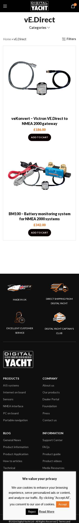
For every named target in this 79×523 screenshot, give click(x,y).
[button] (39, 137)
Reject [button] (32, 511)
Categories (37, 27)
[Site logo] (39, 6)
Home (7, 39)
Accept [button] (63, 504)
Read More (46, 511)
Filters (71, 39)
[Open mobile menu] (5, 6)
